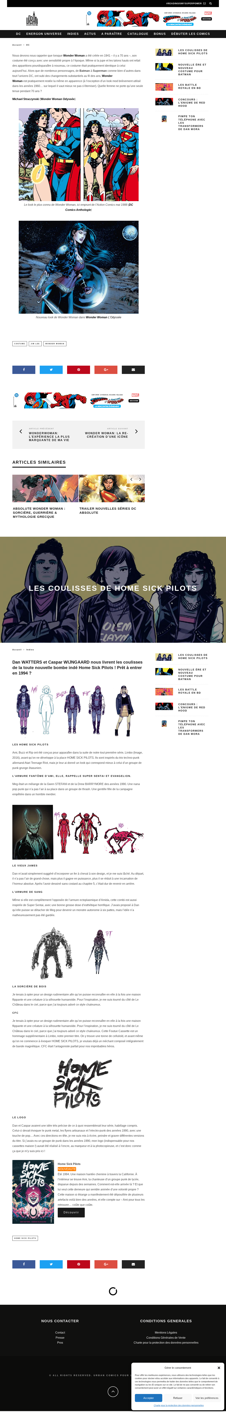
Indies (73, 33)
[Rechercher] (210, 3)
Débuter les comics (190, 33)
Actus (90, 33)
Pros (60, 1342)
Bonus (160, 33)
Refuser (177, 1397)
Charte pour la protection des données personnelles (179, 1405)
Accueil (17, 45)
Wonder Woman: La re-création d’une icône (106, 435)
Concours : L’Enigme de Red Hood (191, 102)
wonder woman (54, 344)
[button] (219, 1368)
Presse (60, 1337)
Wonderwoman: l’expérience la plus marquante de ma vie (49, 436)
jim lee (35, 344)
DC (18, 33)
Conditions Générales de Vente (166, 1337)
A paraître (111, 33)
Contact (60, 1332)
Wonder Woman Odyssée (58, 99)
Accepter (148, 1397)
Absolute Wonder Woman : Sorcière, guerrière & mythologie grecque (39, 513)
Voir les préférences (206, 1397)
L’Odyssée (103, 317)
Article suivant (117, 429)
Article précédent (41, 429)
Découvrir (71, 1212)
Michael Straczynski (25, 99)
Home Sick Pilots (25, 1238)
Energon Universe (44, 33)
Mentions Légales (166, 1332)
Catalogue (137, 33)
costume (19, 344)
